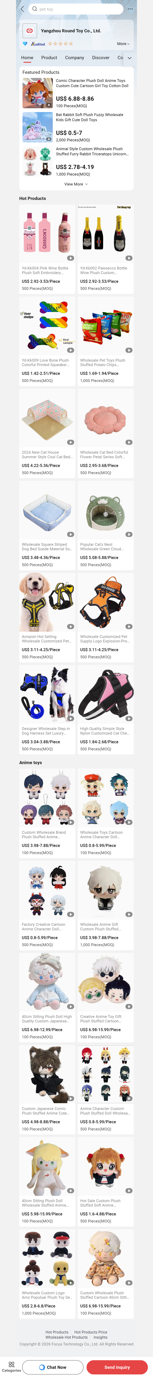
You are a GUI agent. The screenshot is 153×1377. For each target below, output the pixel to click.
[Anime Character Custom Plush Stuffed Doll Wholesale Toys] (105, 1074)
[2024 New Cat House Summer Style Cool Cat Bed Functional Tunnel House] (47, 418)
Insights (101, 1337)
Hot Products (56, 1332)
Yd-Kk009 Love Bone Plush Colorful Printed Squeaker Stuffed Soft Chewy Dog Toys (47, 362)
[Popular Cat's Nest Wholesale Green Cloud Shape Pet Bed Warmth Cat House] (105, 510)
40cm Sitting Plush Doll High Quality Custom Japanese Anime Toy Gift (47, 1018)
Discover (101, 57)
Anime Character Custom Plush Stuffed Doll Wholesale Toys (105, 1110)
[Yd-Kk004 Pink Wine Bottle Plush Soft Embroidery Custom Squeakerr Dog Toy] (47, 234)
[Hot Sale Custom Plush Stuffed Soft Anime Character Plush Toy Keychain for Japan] (105, 1166)
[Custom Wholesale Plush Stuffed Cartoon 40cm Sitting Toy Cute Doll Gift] (105, 1258)
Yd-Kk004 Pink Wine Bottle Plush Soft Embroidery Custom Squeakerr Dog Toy (46, 270)
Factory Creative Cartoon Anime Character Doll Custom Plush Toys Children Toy (46, 926)
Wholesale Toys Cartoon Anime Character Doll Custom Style (101, 834)
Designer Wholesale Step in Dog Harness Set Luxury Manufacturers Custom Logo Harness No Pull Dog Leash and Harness (47, 730)
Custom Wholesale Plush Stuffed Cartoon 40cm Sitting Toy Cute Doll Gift (105, 1295)
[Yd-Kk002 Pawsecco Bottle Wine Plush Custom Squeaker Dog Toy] (105, 234)
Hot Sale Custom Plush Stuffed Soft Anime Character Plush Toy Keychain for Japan (100, 1202)
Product (49, 57)
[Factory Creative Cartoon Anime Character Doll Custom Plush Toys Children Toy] (47, 890)
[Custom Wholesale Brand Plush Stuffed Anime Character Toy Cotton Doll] (47, 798)
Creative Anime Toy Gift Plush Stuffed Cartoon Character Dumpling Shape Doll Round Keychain (103, 1018)
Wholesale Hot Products (66, 1337)
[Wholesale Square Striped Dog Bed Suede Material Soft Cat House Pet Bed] (47, 510)
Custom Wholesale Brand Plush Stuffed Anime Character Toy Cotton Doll (44, 834)
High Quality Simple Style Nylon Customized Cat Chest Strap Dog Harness (105, 730)
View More (73, 184)
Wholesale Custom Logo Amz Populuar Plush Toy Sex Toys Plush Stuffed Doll (47, 1295)
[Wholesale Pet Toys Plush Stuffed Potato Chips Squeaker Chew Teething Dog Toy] (105, 326)
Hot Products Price (90, 1332)
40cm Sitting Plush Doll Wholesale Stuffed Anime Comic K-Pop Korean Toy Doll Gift (44, 1202)
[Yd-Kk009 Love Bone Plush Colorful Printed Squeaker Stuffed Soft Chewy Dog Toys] (47, 326)
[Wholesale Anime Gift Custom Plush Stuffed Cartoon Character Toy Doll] (105, 890)
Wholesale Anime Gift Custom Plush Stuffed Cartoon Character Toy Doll (103, 926)
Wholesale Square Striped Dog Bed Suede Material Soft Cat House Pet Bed (47, 546)
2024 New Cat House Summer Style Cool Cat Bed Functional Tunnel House (46, 454)
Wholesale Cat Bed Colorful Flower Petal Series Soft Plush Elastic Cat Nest (104, 454)
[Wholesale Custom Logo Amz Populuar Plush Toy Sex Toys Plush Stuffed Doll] (47, 1258)
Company (74, 57)
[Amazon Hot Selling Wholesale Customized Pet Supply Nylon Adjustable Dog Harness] (47, 602)
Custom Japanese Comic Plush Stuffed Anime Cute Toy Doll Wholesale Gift (44, 1110)
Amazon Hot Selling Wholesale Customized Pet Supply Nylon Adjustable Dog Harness (47, 638)
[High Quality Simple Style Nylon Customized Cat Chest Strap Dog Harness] (105, 694)
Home (27, 57)
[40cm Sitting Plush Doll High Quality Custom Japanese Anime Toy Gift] (47, 982)
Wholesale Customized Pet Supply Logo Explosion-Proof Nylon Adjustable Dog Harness (105, 638)
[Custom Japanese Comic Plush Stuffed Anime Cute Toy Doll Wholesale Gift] (47, 1074)
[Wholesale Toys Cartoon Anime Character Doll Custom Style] (105, 798)
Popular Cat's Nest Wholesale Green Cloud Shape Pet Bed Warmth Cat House (103, 546)
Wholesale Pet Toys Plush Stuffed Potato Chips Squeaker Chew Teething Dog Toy (102, 362)
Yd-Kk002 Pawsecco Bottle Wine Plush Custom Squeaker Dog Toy (103, 270)
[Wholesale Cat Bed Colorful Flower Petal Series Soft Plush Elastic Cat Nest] (105, 418)
